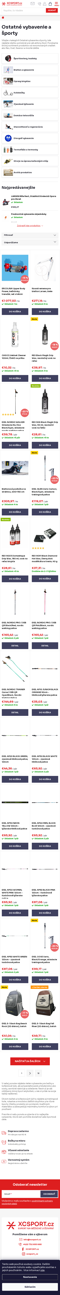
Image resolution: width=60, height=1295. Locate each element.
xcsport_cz (32, 1254)
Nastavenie (30, 1277)
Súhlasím (30, 1286)
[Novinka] (45, 401)
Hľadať (52, 10)
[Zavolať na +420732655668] (39, 4)
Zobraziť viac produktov (29, 226)
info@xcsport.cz (32, 1239)
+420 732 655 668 (32, 1244)
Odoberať (49, 1194)
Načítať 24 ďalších (28, 1061)
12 (38, 1073)
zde (42, 1270)
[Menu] (56, 3)
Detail (15, 645)
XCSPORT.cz (32, 1249)
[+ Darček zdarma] (45, 1002)
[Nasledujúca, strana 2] (30, 1073)
